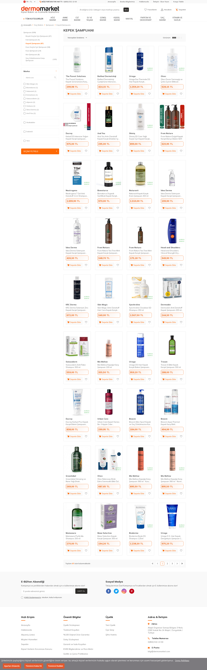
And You (101, 133)
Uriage (132, 76)
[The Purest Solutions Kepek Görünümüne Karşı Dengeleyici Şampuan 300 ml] (77, 59)
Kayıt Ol (81, 591)
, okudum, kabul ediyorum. (43, 597)
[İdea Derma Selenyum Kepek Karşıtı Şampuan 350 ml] (77, 230)
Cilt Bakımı (77, 18)
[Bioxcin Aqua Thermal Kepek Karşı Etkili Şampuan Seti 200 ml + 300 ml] (172, 402)
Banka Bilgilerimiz (127, 2)
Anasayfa (112, 2)
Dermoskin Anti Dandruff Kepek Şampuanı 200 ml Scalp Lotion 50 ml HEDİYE (172, 309)
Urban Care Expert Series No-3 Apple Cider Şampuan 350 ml (108, 423)
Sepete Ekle (75, 94)
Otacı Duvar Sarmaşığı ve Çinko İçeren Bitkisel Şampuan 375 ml (171, 80)
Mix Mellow (102, 362)
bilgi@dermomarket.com (159, 651)
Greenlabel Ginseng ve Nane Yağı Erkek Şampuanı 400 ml (76, 480)
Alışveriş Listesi (28, 634)
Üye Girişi (110, 630)
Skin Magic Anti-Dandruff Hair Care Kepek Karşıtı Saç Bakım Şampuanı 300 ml (108, 309)
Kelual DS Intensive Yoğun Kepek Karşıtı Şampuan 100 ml (77, 137)
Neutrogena (71, 190)
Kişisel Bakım (117, 18)
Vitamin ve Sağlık (177, 18)
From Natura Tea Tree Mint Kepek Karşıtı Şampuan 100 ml (140, 251)
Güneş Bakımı (103, 18)
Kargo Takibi (178, 2)
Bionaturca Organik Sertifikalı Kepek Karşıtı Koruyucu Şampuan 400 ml (108, 194)
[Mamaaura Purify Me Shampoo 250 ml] (77, 516)
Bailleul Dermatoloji (106, 76)
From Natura (167, 133)
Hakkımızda (144, 2)
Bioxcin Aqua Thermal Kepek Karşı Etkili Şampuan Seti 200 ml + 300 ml (171, 423)
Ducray (69, 133)
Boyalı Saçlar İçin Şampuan (39, 36)
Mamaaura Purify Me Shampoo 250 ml (75, 537)
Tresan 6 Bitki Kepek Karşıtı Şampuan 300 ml (171, 366)
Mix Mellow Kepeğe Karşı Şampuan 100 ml (108, 366)
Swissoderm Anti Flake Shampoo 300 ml (76, 366)
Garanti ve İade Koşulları (74, 644)
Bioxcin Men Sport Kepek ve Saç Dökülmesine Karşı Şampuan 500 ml (140, 423)
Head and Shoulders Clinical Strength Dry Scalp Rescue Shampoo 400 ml (171, 251)
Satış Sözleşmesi (71, 639)
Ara (126, 9)
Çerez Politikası (182, 660)
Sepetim (24, 644)
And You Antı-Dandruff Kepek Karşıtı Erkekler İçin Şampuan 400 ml (108, 137)
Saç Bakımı (162, 18)
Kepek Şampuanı (35, 43)
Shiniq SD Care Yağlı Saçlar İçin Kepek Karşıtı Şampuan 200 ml (139, 137)
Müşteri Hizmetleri (29, 639)
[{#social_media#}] (108, 591)
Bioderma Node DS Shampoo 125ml (137, 537)
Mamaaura (71, 533)
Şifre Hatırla (111, 634)
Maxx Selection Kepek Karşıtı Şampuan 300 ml (107, 537)
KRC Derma (71, 304)
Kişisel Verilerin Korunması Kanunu (36, 649)
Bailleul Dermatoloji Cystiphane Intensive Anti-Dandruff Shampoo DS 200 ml (107, 80)
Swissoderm (71, 362)
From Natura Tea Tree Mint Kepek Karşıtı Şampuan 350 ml (108, 251)
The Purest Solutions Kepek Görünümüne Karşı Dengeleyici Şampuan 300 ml (77, 80)
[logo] (40, 9)
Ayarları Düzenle (12, 666)
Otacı (163, 76)
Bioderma (133, 533)
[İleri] (177, 563)
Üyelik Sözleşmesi (71, 625)
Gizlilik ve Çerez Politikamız (75, 654)
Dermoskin (166, 304)
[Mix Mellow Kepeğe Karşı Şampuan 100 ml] (108, 345)
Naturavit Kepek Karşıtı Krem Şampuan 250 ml (138, 194)
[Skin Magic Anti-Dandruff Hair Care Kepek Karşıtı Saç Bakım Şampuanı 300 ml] (108, 288)
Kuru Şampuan (33, 51)
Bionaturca (102, 190)
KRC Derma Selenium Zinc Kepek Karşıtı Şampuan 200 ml (77, 309)
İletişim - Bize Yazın (161, 2)
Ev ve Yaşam (89, 18)
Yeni (28, 141)
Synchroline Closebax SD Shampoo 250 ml (140, 309)
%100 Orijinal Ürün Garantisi (76, 634)
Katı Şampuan (33, 40)
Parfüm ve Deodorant (146, 18)
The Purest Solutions (76, 76)
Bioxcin (132, 419)
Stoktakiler (30, 122)
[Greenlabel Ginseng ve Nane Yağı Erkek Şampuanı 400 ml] (77, 459)
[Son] (182, 563)
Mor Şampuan (33, 54)
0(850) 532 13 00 (155, 642)
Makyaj (129, 19)
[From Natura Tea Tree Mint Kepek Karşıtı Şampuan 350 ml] (108, 230)
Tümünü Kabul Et (34, 666)
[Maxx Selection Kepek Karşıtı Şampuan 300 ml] (108, 516)
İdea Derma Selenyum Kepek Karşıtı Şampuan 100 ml (171, 194)
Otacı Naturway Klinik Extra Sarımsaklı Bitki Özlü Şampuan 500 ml (108, 480)
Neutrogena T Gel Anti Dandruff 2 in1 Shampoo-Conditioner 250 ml (77, 194)
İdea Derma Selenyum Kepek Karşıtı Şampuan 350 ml (75, 251)
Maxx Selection (104, 533)
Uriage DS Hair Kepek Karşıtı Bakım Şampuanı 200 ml (139, 366)
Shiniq (132, 133)
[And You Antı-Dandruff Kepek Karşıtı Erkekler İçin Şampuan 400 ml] (108, 116)
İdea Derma (166, 190)
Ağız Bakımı (53, 18)
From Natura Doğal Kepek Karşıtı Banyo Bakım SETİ (172, 137)
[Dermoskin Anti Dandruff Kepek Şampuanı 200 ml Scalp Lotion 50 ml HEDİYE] (172, 288)
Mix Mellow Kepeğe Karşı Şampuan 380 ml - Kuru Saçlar (140, 480)
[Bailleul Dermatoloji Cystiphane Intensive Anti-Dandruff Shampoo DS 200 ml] (108, 59)
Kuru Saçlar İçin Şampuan (38, 47)
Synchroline (134, 304)
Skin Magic (102, 304)
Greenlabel (71, 476)
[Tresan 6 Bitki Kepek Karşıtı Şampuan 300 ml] (172, 345)
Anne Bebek (65, 18)
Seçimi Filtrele (30, 151)
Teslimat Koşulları (71, 630)
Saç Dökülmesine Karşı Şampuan (41, 59)
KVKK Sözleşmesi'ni (32, 597)
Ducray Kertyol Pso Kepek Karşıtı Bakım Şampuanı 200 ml (77, 423)
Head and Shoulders (170, 247)
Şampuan (50, 25)
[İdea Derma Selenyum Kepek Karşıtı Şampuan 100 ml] (172, 173)
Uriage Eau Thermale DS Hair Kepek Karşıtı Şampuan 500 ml (139, 80)
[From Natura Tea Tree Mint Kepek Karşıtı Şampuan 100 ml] (140, 230)
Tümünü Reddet (55, 666)
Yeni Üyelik (110, 625)
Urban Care (102, 419)
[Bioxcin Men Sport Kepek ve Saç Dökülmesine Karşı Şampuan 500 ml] (140, 402)
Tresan (164, 362)
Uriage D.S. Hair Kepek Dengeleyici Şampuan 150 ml (172, 537)
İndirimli (29, 132)
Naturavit (134, 190)
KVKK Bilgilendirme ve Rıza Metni (78, 649)
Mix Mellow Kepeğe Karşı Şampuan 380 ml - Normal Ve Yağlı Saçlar (172, 480)
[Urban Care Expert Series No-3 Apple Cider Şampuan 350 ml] (108, 402)
